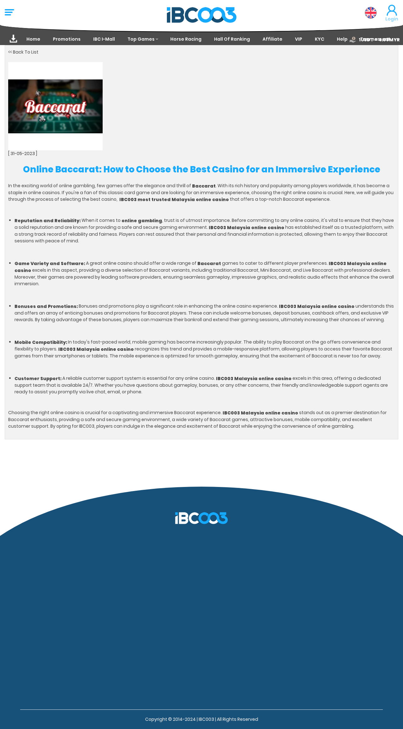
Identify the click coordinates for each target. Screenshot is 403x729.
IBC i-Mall (104, 39)
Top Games (141, 39)
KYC (319, 39)
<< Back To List (23, 52)
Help (342, 39)
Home (33, 39)
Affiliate (272, 39)
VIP (298, 39)
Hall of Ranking (232, 39)
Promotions (67, 39)
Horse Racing (186, 39)
